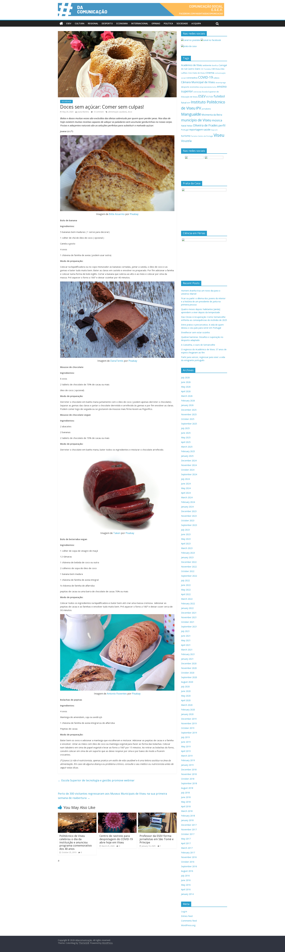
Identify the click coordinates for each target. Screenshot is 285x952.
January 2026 (187, 405)
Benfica (215, 65)
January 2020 (187, 714)
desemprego (221, 82)
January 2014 (187, 894)
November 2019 (189, 723)
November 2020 (189, 668)
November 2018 (189, 774)
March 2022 (187, 598)
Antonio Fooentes (117, 693)
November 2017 (189, 829)
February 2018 (188, 815)
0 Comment (98, 112)
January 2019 (187, 765)
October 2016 (187, 861)
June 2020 (186, 691)
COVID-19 (205, 77)
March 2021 (187, 649)
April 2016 (186, 889)
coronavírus (192, 77)
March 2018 (187, 811)
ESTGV (209, 96)
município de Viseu (196, 120)
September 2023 (189, 525)
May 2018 (186, 801)
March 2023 (187, 548)
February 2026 (188, 400)
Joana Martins (83, 112)
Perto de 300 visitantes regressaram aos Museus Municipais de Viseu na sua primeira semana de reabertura (112, 796)
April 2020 (186, 700)
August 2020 (187, 681)
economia (194, 87)
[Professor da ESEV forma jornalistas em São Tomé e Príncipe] (157, 814)
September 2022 (189, 575)
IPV (198, 108)
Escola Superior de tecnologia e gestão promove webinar (96, 780)
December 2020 (189, 663)
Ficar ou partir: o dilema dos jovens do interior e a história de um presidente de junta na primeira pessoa (203, 301)
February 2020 (188, 709)
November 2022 (189, 566)
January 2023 (187, 557)
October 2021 (187, 622)
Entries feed (187, 916)
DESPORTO (107, 23)
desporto (185, 87)
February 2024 (188, 502)
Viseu (219, 135)
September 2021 (189, 626)
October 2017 (187, 834)
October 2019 (187, 728)
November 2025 (189, 414)
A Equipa (196, 23)
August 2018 (187, 788)
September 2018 (189, 783)
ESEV (68, 23)
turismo (185, 135)
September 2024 (189, 474)
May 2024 (186, 488)
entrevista (197, 92)
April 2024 (186, 492)
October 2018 (187, 778)
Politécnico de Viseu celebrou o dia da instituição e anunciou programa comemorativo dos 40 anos (75, 842)
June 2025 (186, 432)
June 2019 (186, 741)
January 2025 (187, 456)
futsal (183, 102)
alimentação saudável (117, 112)
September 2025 (189, 423)
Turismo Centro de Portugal (202, 136)
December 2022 (189, 562)
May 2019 (186, 746)
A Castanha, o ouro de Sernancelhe (198, 344)
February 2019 (188, 760)
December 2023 (189, 511)
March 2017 (187, 848)
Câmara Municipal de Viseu (198, 82)
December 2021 (189, 612)
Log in (184, 911)
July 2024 (185, 479)
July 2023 (185, 529)
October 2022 (187, 571)
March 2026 (187, 396)
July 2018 (185, 792)
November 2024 (189, 465)
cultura (216, 78)
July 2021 (185, 631)
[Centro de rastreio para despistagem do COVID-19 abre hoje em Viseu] (117, 814)
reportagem (196, 129)
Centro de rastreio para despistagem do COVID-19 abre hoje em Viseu (116, 839)
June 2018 (186, 797)
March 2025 (187, 446)
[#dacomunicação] (61, 23)
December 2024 (189, 460)
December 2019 (189, 718)
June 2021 (186, 635)
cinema (209, 72)
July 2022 (185, 580)
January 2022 (187, 608)
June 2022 (186, 585)
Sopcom (214, 130)
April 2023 (186, 543)
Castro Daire (194, 68)
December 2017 (189, 824)
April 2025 (186, 442)
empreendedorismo (208, 87)
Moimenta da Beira (212, 114)
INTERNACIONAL (139, 23)
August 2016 (187, 871)
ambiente (207, 65)
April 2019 (186, 751)
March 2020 (187, 705)
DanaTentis (116, 360)
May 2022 (186, 589)
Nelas (189, 125)
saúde (207, 129)
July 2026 (185, 377)
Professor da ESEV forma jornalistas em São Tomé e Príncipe (157, 839)
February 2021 (188, 654)
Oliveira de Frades (205, 125)
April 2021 (186, 645)
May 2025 (186, 437)
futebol (219, 96)
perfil (221, 125)
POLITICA (168, 23)
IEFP (188, 103)
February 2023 (188, 552)
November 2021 (189, 617)
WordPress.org (188, 925)
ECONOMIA (122, 23)
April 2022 (186, 594)
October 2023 (187, 520)
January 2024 (187, 506)
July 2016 (185, 875)
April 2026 (186, 391)
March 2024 (187, 497)
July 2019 (185, 737)
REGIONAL (93, 23)
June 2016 (186, 880)
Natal (183, 125)
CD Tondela (206, 69)
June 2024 (186, 483)
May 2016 (186, 884)
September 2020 (189, 677)
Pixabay (134, 214)
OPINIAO (156, 23)
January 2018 (187, 820)
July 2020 (185, 686)
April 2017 (186, 843)
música (217, 120)
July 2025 (185, 428)
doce (130, 112)
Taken (116, 533)
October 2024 (187, 469)
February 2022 (188, 603)
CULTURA (79, 23)
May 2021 (186, 640)
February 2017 (188, 852)
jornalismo (206, 109)
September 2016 (189, 866)
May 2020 (186, 695)
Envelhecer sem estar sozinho (195, 332)
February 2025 (188, 451)
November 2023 (189, 515)
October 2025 (187, 419)
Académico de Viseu (191, 65)
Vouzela (186, 141)
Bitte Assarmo (117, 214)
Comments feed (189, 920)
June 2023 (186, 534)
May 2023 (186, 539)
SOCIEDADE (182, 23)
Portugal (185, 130)
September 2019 (189, 732)
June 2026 (186, 382)
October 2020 (187, 672)
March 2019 (187, 755)
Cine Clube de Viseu (196, 73)
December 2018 (189, 769)
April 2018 (186, 806)
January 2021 (187, 658)
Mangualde (191, 114)
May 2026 (186, 386)
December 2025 (189, 409)
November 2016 (189, 857)
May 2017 (186, 838)
